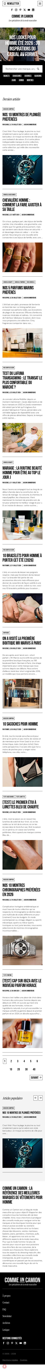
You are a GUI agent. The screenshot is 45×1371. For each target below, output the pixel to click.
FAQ (4, 1309)
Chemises (28, 76)
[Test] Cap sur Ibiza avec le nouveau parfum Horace (21, 983)
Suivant (34, 1078)
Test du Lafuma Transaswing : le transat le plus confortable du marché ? (22, 380)
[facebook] (12, 10)
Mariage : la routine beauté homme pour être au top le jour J (22, 473)
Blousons (38, 76)
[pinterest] (20, 10)
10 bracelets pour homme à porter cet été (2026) (22, 558)
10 (11, 1069)
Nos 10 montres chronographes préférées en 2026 (21, 890)
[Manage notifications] (4, 1366)
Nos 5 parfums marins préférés (18, 290)
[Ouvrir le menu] (40, 3)
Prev (36, 1098)
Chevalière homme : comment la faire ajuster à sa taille (22, 205)
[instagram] (16, 10)
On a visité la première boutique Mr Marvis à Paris (21, 641)
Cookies (23, 1360)
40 (34, 1069)
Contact (5, 1302)
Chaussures (17, 76)
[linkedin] (33, 10)
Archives (6, 1323)
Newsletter (13, 3)
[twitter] (25, 10)
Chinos (21, 80)
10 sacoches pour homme (20, 724)
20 (18, 1069)
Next (40, 1098)
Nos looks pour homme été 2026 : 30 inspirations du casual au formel (22, 46)
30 (26, 1069)
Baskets (7, 76)
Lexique (5, 1330)
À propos (6, 1296)
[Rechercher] (38, 68)
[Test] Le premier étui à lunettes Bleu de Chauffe (20, 805)
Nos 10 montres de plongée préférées (21, 117)
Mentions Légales (10, 1360)
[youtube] (29, 10)
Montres (30, 80)
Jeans (14, 80)
